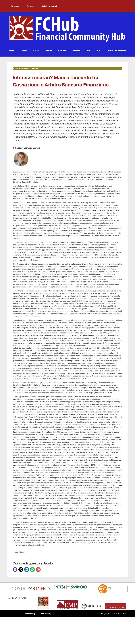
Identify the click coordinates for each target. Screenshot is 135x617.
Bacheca (76, 50)
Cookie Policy (29, 613)
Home (11, 50)
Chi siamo (15, 6)
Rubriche (62, 50)
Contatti (30, 6)
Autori (36, 50)
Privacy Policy (45, 613)
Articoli (23, 50)
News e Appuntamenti (117, 50)
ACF (98, 50)
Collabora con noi (49, 6)
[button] (15, 569)
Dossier (48, 50)
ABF (88, 50)
